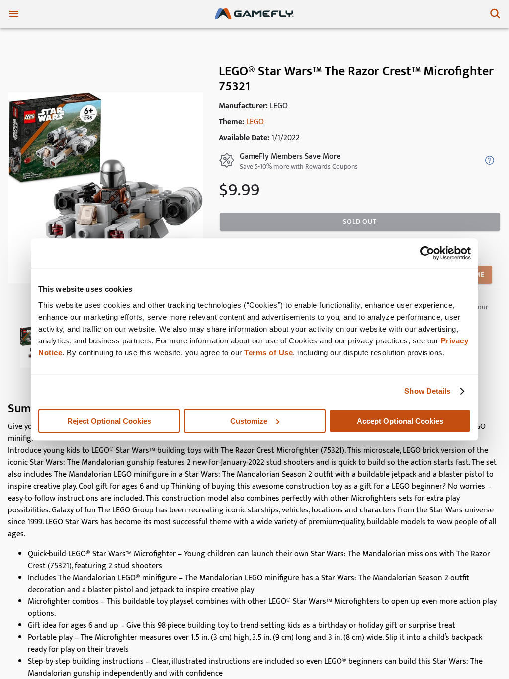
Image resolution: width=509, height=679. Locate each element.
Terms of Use (268, 352)
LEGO (255, 122)
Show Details (427, 391)
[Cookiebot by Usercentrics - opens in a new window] (427, 253)
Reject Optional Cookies (109, 421)
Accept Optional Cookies (400, 421)
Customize (248, 421)
